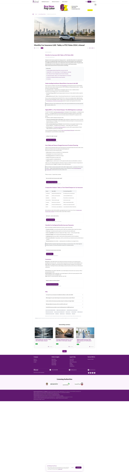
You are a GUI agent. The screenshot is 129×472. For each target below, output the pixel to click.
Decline (72, 467)
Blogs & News (54, 359)
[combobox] (94, 2)
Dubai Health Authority (57, 392)
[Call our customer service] (86, 1)
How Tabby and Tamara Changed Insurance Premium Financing (57, 73)
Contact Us (35, 360)
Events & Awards (54, 360)
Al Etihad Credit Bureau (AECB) (59, 127)
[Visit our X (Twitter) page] (92, 373)
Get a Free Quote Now (50, 219)
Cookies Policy (60, 469)
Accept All (78, 467)
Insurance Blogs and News (42, 14)
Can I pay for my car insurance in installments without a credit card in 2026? (59, 294)
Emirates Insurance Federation (47, 394)
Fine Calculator (54, 363)
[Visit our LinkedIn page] (90, 373)
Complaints (71, 364)
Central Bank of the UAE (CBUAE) (70, 391)
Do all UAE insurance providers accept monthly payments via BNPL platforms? (60, 307)
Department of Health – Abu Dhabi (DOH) (46, 393)
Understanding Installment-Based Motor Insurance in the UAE (57, 70)
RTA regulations (64, 85)
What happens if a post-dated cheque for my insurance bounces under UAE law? (60, 297)
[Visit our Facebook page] (88, 373)
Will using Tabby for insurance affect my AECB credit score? (56, 304)
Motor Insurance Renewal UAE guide (68, 130)
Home (36, 14)
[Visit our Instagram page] (94, 373)
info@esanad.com (73, 369)
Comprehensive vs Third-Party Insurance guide (55, 100)
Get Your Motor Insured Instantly (52, 284)
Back (64, 351)
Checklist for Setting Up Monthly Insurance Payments (56, 77)
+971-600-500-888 (54, 369)
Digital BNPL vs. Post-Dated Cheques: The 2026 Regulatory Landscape (59, 72)
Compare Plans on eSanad (51, 139)
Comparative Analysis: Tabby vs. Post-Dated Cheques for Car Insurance (59, 75)
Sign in (89, 1)
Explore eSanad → (50, 253)
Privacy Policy (72, 359)
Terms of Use (72, 360)
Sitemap (71, 363)
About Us (35, 359)
